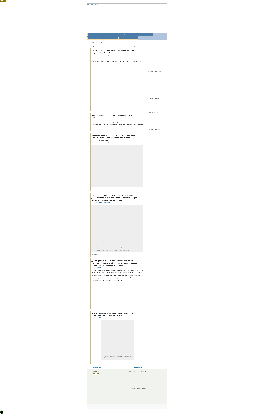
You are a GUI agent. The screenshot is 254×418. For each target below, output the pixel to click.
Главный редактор (108, 55)
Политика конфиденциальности (121, 406)
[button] (1, 412)
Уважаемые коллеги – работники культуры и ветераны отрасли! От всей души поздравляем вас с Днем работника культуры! (113, 137)
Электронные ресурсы (133, 38)
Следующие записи (138, 46)
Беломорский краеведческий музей (100, 34)
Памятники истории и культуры (135, 34)
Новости (96, 109)
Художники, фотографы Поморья (111, 38)
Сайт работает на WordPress (133, 406)
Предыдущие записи (96, 46)
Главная (89, 34)
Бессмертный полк (123, 38)
